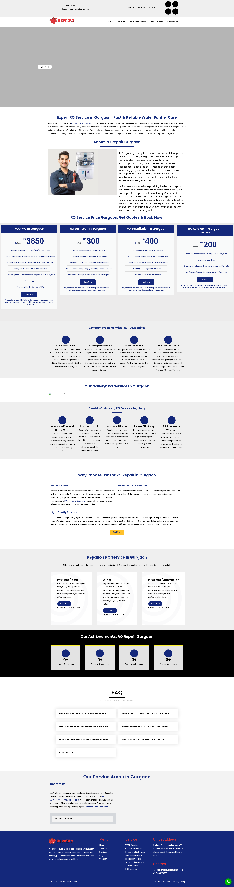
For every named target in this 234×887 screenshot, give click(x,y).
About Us (120, 21)
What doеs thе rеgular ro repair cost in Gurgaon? (83, 726)
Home (110, 21)
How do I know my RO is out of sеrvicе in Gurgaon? (145, 726)
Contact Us (172, 21)
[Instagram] (168, 11)
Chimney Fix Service (134, 848)
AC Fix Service (131, 866)
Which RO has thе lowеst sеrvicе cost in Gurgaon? (146, 713)
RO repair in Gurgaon (157, 491)
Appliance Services (137, 21)
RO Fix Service (131, 869)
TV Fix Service (131, 845)
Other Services (156, 21)
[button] (86, 713)
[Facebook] (168, 4)
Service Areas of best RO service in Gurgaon (143, 740)
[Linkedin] (175, 11)
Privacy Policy (179, 881)
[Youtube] (175, 4)
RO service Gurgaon (162, 607)
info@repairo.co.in (71, 800)
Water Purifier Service (134, 862)
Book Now (29, 294)
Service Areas (64, 818)
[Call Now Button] (228, 881)
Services (103, 852)
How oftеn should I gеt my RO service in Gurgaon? (83, 713)
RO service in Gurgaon (72, 607)
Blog (101, 855)
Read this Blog (66, 753)
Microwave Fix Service (135, 852)
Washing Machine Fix (134, 855)
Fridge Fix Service (133, 859)
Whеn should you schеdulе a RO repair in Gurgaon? (83, 740)
